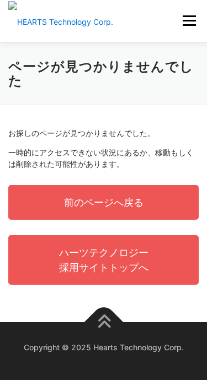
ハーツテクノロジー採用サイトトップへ (103, 260)
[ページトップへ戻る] (103, 322)
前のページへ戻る (104, 202)
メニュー (189, 20)
